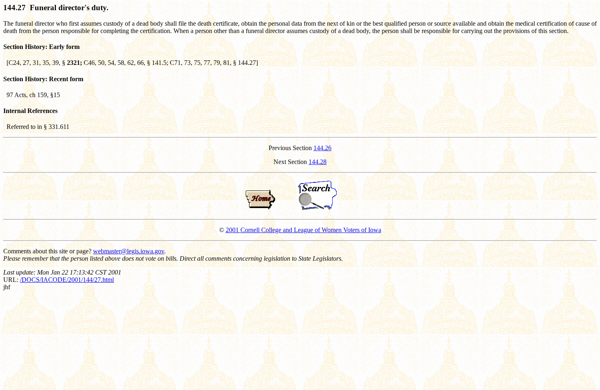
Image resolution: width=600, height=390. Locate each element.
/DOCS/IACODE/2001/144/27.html (67, 279)
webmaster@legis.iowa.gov (128, 251)
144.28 (318, 161)
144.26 (322, 147)
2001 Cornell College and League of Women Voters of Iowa (303, 229)
